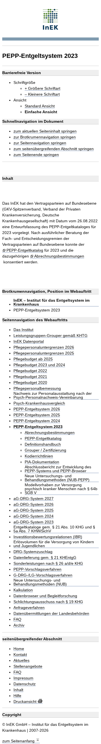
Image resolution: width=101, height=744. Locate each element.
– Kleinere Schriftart (42, 94)
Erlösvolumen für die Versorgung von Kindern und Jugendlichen (53, 544)
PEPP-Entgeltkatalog (24, 250)
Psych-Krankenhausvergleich (39, 403)
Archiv (18, 625)
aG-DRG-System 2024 (33, 516)
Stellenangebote (27, 666)
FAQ (17, 619)
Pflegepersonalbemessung (37, 388)
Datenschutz (24, 684)
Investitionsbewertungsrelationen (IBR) (47, 537)
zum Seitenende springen (36, 155)
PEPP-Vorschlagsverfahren (37, 569)
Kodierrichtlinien (39, 456)
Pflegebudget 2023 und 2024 (39, 365)
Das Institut (23, 330)
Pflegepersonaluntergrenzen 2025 (43, 353)
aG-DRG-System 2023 (33, 522)
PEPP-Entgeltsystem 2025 (36, 415)
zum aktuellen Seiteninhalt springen (45, 131)
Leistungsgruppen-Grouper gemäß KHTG (50, 336)
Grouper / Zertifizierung (45, 450)
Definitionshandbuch (43, 444)
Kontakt (20, 655)
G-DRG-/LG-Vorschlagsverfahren (42, 575)
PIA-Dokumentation (42, 462)
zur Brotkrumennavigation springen (44, 137)
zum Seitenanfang (19, 741)
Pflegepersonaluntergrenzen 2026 (43, 347)
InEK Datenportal (28, 341)
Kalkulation (23, 590)
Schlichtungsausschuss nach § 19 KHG (48, 602)
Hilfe (17, 696)
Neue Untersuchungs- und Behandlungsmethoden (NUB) (40, 582)
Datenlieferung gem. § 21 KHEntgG (44, 558)
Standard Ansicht (40, 106)
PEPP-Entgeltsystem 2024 (36, 421)
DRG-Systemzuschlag (32, 552)
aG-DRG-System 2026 (33, 504)
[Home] (50, 18)
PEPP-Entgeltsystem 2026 (36, 409)
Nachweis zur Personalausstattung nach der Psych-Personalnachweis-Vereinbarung (52, 395)
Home (18, 649)
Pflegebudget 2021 (30, 377)
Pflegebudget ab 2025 (33, 359)
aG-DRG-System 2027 (33, 499)
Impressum (23, 678)
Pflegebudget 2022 (30, 371)
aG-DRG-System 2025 (33, 510)
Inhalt (18, 690)
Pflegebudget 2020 (30, 383)
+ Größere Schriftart (42, 88)
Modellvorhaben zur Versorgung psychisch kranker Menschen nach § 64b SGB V (61, 489)
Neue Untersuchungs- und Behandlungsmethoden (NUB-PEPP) (57, 478)
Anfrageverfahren (29, 608)
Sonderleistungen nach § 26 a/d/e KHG (48, 563)
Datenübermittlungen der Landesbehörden (51, 613)
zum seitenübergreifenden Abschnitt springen (53, 149)
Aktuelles (21, 660)
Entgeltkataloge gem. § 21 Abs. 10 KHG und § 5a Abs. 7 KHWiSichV (54, 529)
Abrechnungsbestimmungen (59, 256)
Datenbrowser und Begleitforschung (45, 596)
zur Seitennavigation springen (39, 143)
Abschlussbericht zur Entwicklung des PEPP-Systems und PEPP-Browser (58, 469)
